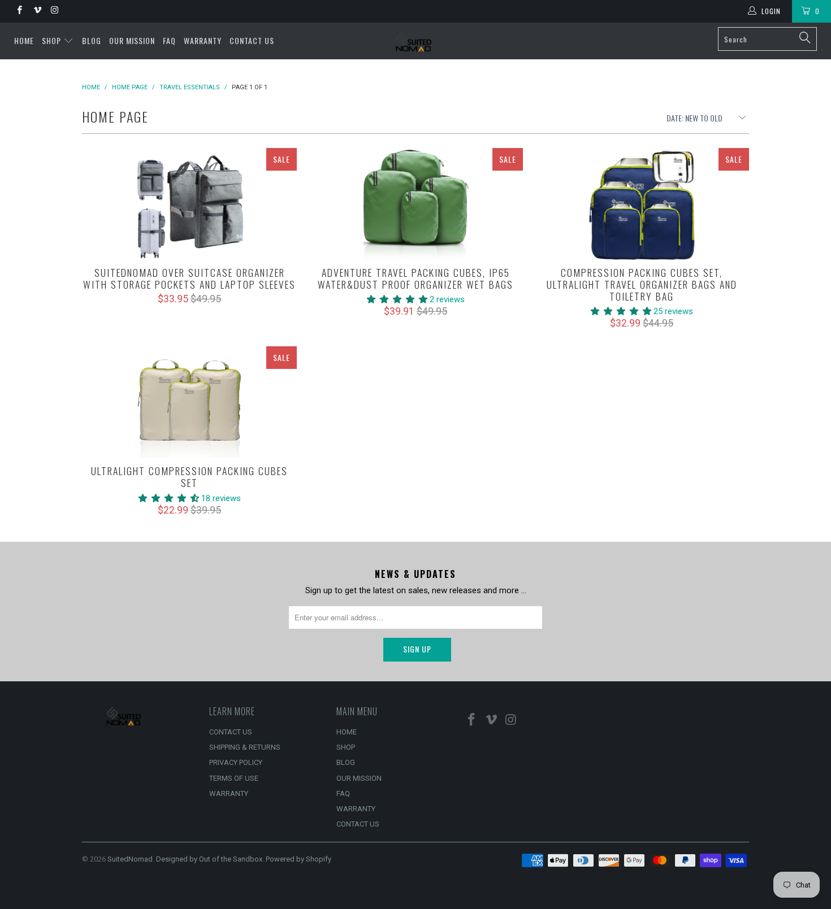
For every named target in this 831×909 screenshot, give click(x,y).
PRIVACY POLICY (235, 762)
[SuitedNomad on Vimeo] (36, 11)
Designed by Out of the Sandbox (209, 859)
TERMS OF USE (233, 778)
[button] (397, 299)
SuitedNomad (130, 859)
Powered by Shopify (298, 859)
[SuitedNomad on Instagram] (54, 11)
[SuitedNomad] (415, 41)
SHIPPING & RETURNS (244, 747)
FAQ (169, 40)
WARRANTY (203, 40)
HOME (24, 40)
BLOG (91, 40)
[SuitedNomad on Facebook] (19, 11)
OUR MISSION (132, 40)
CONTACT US (252, 40)
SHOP (52, 40)
